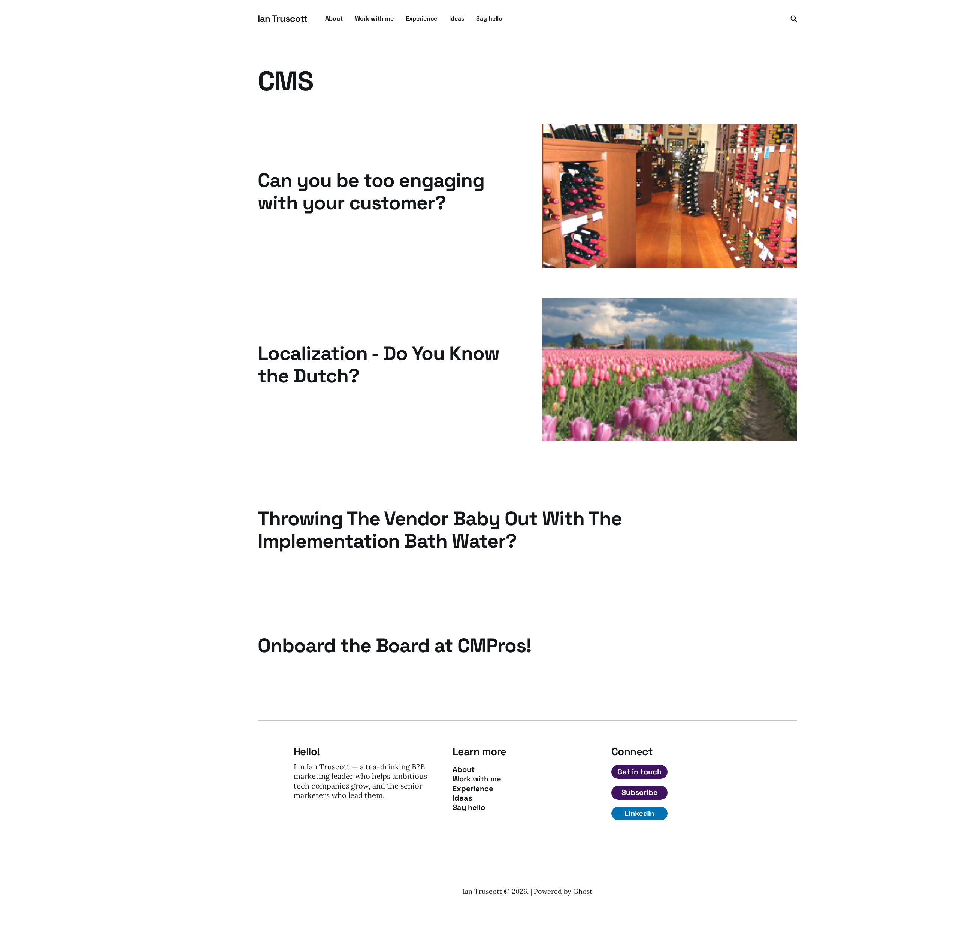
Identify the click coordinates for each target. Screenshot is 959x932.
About (334, 18)
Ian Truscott (282, 18)
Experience (421, 18)
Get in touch (639, 772)
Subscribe (639, 792)
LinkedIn (639, 813)
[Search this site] (793, 18)
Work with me (374, 18)
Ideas (456, 18)
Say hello (489, 18)
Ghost (582, 891)
